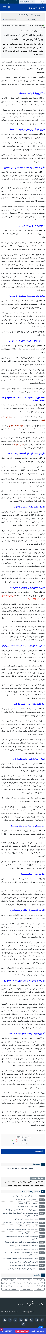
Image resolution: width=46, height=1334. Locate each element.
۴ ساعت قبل (41, 1242)
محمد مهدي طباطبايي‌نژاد (21, 1185)
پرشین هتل (26, 1289)
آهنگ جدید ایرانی (38, 1283)
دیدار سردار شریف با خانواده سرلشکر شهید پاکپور (22, 1229)
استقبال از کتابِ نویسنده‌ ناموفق (28, 1206)
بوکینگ (39, 1289)
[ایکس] (15, 1320)
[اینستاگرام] (9, 1320)
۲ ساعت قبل (41, 1210)
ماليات (14, 1182)
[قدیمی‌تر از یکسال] (40, 1171)
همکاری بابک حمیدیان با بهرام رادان (26, 1219)
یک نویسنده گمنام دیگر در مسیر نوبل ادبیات (24, 1265)
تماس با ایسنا (5, 1312)
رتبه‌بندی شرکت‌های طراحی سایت (12, 1286)
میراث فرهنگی (21, 1182)
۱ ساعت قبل (41, 1203)
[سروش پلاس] (31, 1320)
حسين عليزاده (39, 1185)
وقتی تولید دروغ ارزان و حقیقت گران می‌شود (23, 1262)
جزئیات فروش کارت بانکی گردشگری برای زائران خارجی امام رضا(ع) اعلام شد (20, 1214)
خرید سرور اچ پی (7, 1283)
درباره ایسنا (15, 1312)
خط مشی (24, 1312)
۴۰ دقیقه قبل (41, 1199)
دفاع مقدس (40, 1182)
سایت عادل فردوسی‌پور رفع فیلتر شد (26, 1249)
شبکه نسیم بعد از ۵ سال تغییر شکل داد (25, 1199)
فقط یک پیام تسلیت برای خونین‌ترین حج (20, 1168)
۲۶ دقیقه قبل (41, 1196)
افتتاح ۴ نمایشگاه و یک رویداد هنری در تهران (23, 1245)
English (22, 2)
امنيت (10, 1185)
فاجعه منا (38, 1151)
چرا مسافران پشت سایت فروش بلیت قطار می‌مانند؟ (21, 1242)
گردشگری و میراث (38, 15)
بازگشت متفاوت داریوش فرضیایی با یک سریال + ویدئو (20, 1222)
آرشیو (31, 1312)
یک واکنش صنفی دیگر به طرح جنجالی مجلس (23, 1269)
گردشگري (31, 1182)
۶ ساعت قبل (41, 1258)
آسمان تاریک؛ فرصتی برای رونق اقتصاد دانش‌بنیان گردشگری (22, 1237)
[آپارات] (23, 1324)
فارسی (32, 2)
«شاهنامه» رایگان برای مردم (29, 1233)
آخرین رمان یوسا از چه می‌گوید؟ (28, 1203)
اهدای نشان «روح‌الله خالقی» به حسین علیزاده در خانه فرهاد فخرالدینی (21, 1253)
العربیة (27, 2)
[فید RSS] (4, 1320)
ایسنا (36, 7)
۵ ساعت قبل (41, 1249)
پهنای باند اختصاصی (24, 1280)
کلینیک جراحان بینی (10, 1289)
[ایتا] (36, 1320)
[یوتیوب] (20, 1320)
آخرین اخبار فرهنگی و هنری (30, 1191)
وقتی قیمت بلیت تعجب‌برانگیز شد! (27, 1226)
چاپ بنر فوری (39, 1280)
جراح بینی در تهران (8, 1280)
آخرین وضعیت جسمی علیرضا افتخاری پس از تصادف (21, 1210)
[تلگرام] (25, 1320)
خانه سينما (7, 1182)
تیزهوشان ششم (29, 1286)
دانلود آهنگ (40, 1286)
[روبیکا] (41, 1320)
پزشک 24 (16, 1283)
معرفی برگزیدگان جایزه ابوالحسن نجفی (25, 1196)
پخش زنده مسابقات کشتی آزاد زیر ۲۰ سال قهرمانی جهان (20, 1258)
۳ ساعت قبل (41, 1226)
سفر (32, 1185)
